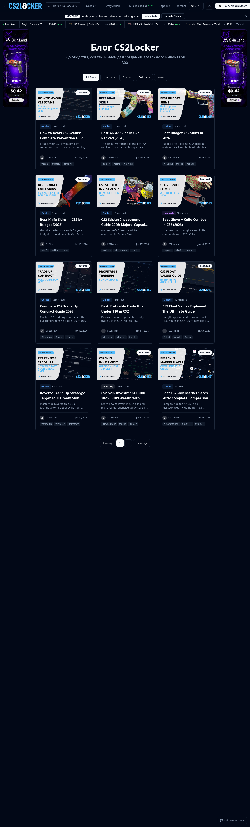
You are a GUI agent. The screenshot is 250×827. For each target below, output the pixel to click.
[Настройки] (209, 6)
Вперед (141, 443)
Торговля (181, 6)
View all (240, 24)
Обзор (90, 6)
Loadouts (109, 77)
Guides (127, 77)
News (160, 77)
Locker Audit (151, 16)
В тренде (164, 6)
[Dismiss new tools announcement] (246, 16)
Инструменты (111, 6)
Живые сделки (141, 6)
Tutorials (144, 77)
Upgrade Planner (173, 16)
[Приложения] (5, 6)
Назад (107, 443)
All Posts (91, 77)
